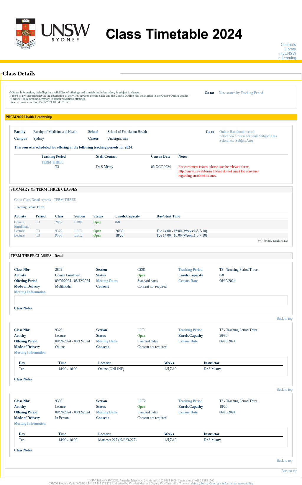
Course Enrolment (21, 224)
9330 (58, 235)
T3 (38, 222)
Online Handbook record (236, 132)
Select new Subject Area (236, 140)
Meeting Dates (107, 281)
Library (290, 49)
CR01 (78, 222)
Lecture (19, 231)
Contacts (288, 44)
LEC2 (78, 235)
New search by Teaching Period (241, 93)
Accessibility (245, 483)
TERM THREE (52, 162)
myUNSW (287, 53)
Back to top (285, 318)
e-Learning (287, 58)
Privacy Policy (200, 483)
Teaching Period (190, 270)
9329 (58, 231)
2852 (58, 222)
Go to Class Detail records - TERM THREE (45, 200)
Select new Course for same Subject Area (248, 136)
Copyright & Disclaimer (223, 483)
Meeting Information (30, 292)
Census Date (188, 281)
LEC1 (78, 231)
